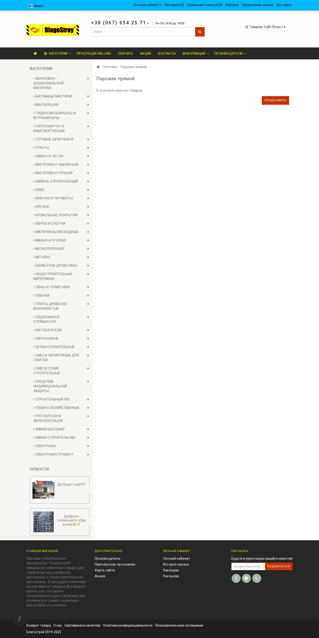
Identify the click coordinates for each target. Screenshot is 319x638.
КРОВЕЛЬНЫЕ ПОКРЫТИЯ (56, 215)
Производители (228, 53)
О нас (57, 625)
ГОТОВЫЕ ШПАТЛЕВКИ (53, 139)
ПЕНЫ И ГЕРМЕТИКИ (52, 287)
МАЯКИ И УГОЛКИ (50, 240)
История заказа (176, 564)
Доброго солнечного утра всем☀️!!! (71, 520)
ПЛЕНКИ (41, 295)
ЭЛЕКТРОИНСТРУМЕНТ (53, 454)
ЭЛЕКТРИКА (45, 446)
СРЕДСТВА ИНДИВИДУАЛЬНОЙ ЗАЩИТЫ (50, 386)
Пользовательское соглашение (179, 625)
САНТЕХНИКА (46, 338)
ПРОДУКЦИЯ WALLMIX (94, 53)
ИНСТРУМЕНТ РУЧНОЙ (53, 173)
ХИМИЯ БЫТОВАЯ (49, 429)
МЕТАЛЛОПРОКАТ (49, 249)
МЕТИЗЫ (42, 257)
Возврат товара (38, 625)
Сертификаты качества (82, 625)
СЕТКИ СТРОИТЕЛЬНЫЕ (54, 347)
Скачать (125, 53)
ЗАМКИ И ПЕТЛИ (48, 156)
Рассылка (171, 576)
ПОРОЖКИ (110, 67)
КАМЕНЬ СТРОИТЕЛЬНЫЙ (56, 181)
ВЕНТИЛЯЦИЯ (46, 105)
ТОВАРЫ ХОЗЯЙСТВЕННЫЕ (56, 408)
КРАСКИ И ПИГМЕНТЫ (53, 198)
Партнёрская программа (115, 564)
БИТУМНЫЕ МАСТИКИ (53, 96)
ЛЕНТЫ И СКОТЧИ (49, 223)
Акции (145, 53)
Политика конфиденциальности (127, 625)
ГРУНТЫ (41, 148)
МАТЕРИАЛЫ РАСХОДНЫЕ (56, 232)
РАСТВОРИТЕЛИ (48, 330)
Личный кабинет (176, 558)
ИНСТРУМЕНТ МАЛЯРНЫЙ (56, 164)
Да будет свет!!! (71, 484)
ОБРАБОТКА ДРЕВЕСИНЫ (55, 265)
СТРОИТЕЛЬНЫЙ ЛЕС (52, 399)
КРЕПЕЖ (41, 207)
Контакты (167, 53)
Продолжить (275, 100)
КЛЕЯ (39, 190)
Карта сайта (105, 570)
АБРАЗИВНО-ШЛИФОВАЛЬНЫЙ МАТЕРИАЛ (48, 83)
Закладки (171, 570)
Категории (57, 53)
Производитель (108, 558)
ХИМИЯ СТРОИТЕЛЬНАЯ (54, 438)
